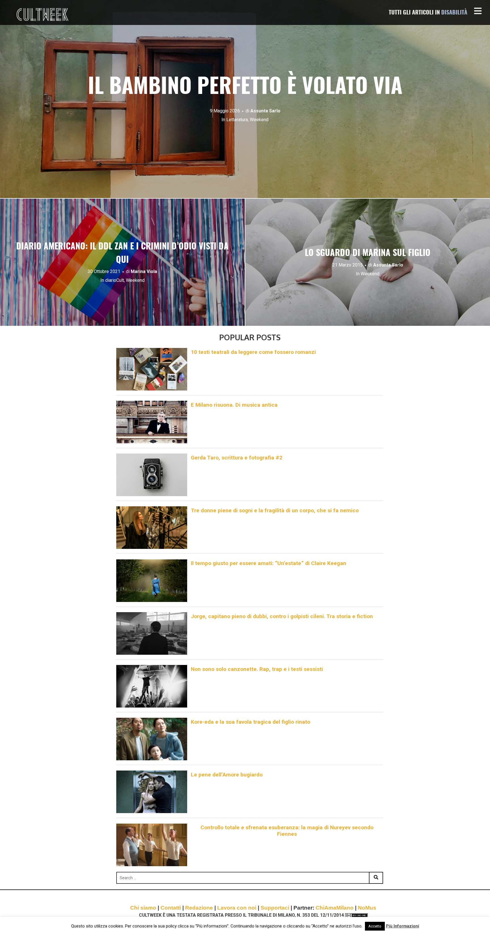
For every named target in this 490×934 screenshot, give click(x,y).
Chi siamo (143, 908)
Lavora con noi (236, 908)
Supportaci (275, 908)
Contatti (170, 908)
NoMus (367, 908)
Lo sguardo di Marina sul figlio (367, 253)
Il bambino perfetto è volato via (245, 87)
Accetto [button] (374, 926)
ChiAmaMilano (335, 908)
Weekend (259, 119)
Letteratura (237, 119)
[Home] (43, 14)
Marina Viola (144, 271)
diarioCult (114, 280)
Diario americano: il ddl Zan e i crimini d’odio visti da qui (122, 254)
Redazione (199, 908)
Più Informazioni (402, 926)
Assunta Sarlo (265, 111)
